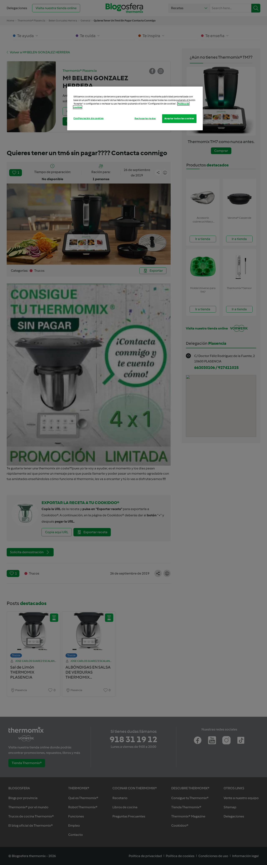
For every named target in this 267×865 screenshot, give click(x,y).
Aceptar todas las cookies (179, 118)
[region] (135, 108)
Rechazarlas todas (145, 118)
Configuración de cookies (88, 118)
